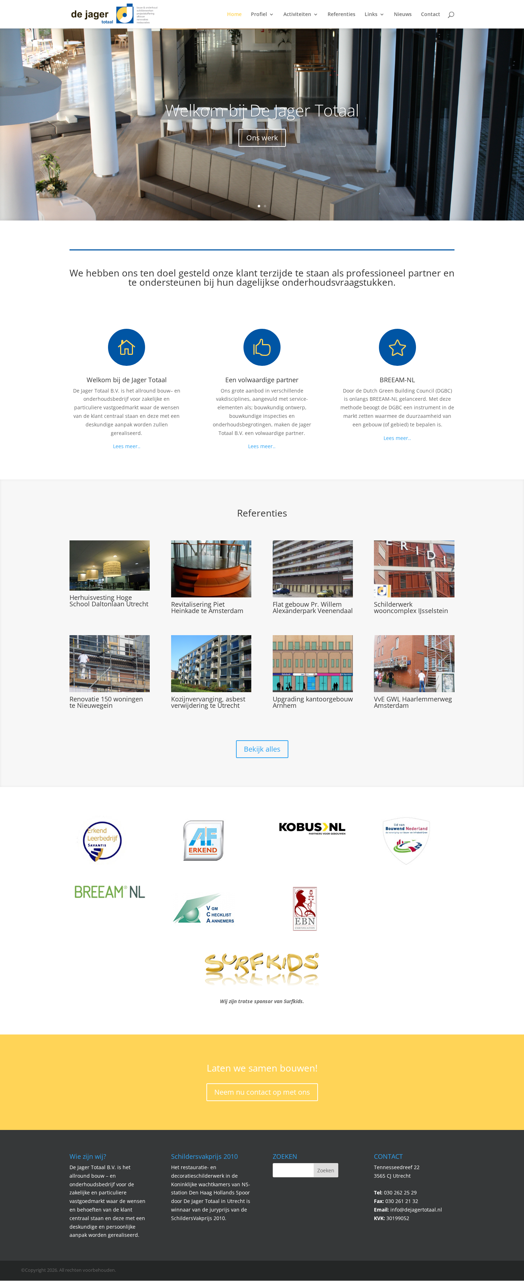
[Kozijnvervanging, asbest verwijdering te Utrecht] (211, 663)
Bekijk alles (262, 749)
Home (234, 14)
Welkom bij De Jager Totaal (262, 110)
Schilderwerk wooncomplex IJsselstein (411, 607)
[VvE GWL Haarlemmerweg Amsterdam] (414, 663)
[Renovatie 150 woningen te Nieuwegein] (110, 663)
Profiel (259, 14)
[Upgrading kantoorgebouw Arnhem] (313, 663)
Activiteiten (297, 14)
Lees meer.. (126, 446)
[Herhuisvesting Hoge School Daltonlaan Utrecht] (110, 565)
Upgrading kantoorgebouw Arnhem (313, 702)
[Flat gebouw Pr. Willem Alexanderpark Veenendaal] (313, 568)
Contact (430, 14)
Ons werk (262, 137)
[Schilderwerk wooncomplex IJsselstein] (414, 568)
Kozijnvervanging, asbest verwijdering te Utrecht (208, 702)
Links (371, 14)
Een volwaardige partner (261, 379)
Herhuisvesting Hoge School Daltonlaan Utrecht (109, 600)
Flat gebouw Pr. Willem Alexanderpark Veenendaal (313, 607)
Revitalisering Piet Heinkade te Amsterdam (207, 607)
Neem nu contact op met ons (262, 1092)
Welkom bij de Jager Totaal (127, 379)
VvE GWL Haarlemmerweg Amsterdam (413, 702)
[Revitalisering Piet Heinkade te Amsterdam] (211, 568)
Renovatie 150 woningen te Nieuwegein (106, 702)
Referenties (341, 14)
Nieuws (403, 14)
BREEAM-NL (397, 379)
